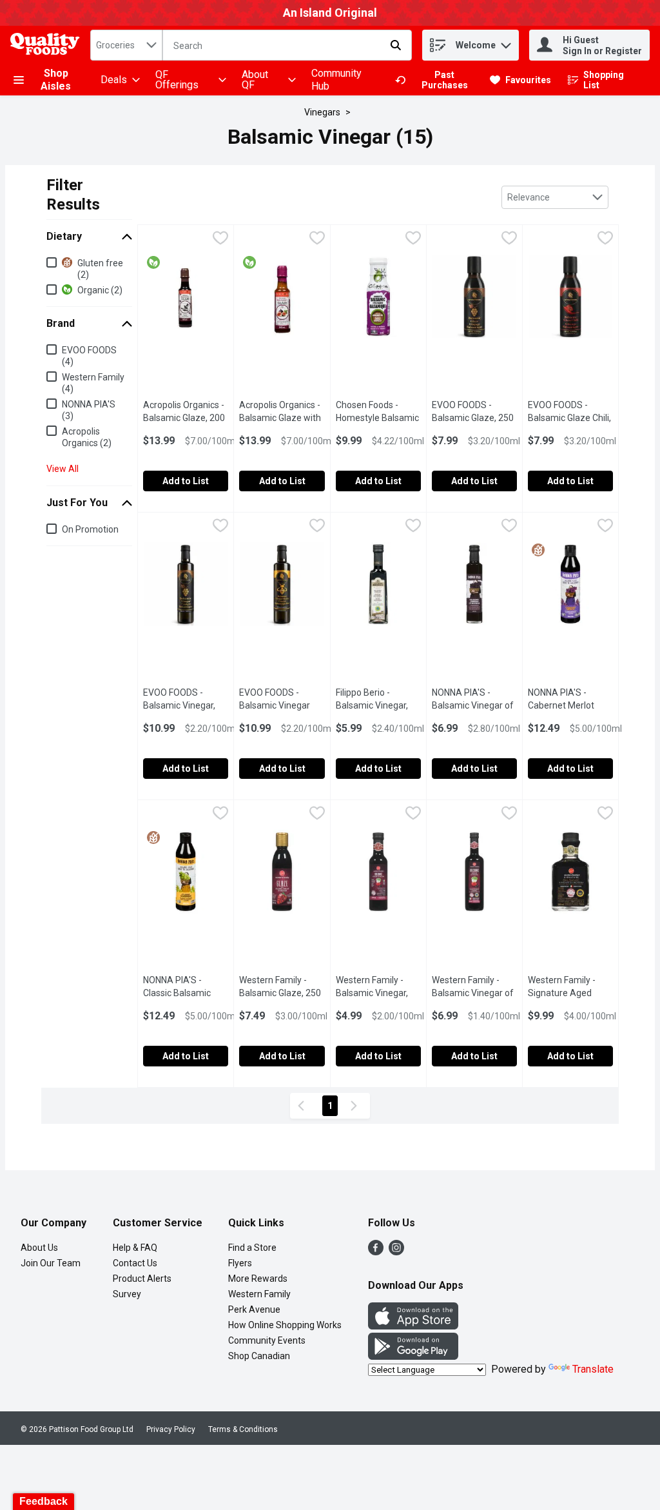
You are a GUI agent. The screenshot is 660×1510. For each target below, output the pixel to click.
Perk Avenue (254, 1309)
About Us (39, 1247)
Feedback (43, 1501)
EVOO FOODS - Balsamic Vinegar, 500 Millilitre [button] (185, 705)
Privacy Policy (170, 1429)
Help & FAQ (135, 1247)
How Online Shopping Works (285, 1325)
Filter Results (73, 194)
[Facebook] (375, 1252)
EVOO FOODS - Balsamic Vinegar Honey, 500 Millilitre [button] (281, 705)
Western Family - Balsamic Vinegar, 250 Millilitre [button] (378, 993)
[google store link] (413, 1356)
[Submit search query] (395, 45)
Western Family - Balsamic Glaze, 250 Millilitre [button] (281, 993)
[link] (436, 80)
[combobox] (126, 45)
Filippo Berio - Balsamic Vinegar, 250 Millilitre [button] (378, 705)
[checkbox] (220, 239)
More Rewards (257, 1278)
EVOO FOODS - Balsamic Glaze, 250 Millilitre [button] (474, 418)
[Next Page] (356, 1105)
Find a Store (252, 1247)
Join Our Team (51, 1263)
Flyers (240, 1263)
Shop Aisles (56, 79)
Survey (127, 1294)
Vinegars (322, 112)
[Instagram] (396, 1252)
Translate (593, 1369)
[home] (47, 45)
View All (62, 469)
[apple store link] (413, 1326)
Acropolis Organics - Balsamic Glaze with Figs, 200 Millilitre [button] (281, 418)
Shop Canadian (259, 1356)
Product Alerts (142, 1278)
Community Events (267, 1340)
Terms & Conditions (243, 1429)
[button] (506, 42)
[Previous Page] (303, 1105)
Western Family (259, 1294)
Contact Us (135, 1263)
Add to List (185, 481)
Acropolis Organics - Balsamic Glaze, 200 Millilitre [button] (185, 418)
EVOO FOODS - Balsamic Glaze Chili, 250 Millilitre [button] (570, 418)
